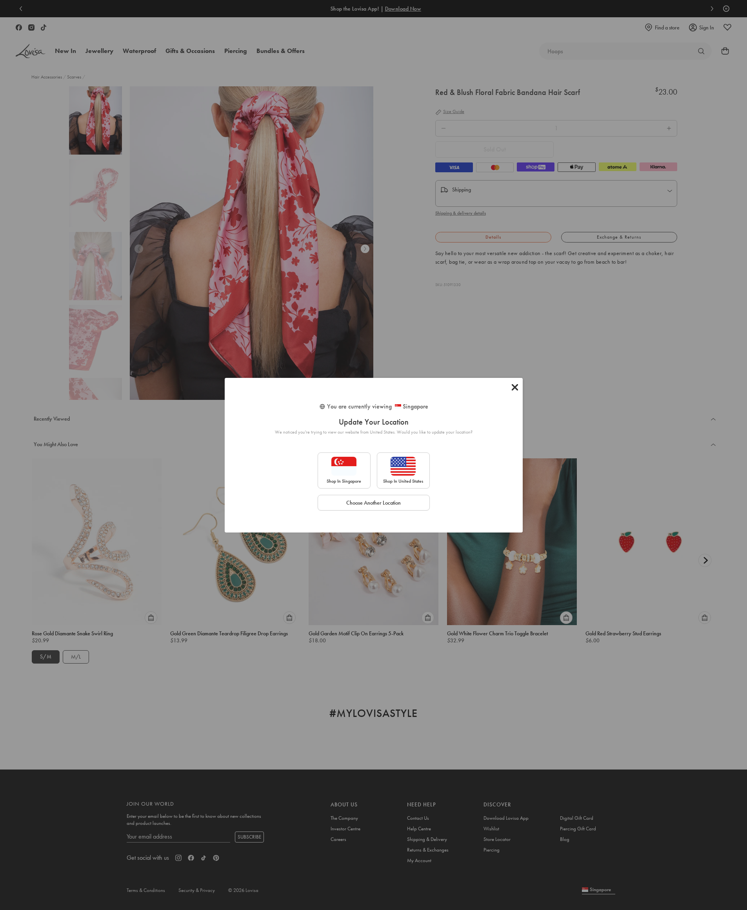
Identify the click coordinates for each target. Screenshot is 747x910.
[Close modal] (515, 387)
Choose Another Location (373, 502)
